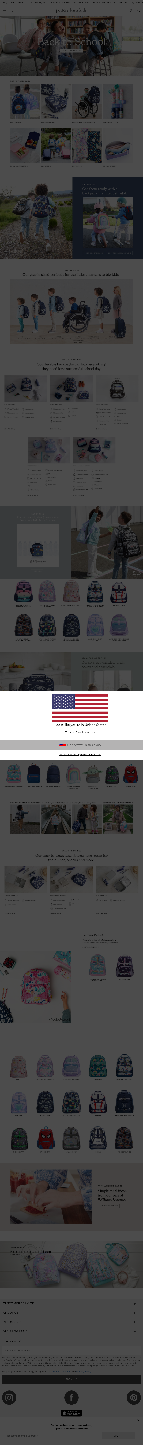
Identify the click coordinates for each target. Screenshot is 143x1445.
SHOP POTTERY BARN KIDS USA (84, 745)
